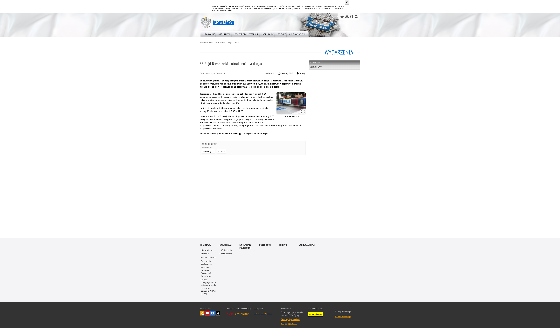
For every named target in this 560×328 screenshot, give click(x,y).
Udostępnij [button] (209, 152)
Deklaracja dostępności (206, 262)
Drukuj (302, 73)
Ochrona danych (307, 245)
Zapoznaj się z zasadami (290, 319)
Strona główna (206, 42)
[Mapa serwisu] (347, 16)
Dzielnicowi (265, 245)
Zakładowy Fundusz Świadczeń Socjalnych (206, 272)
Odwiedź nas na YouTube (207, 313)
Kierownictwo (207, 250)
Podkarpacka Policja (343, 316)
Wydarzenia (233, 42)
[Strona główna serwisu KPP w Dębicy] (342, 16)
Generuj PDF (286, 73)
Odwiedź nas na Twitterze (218, 313)
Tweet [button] (222, 152)
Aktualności (220, 42)
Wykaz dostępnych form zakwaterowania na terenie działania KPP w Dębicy (208, 286)
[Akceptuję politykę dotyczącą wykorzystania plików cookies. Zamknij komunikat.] (347, 2)
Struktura (205, 254)
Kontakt (283, 245)
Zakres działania (208, 257)
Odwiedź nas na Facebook (212, 313)
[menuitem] (209, 33)
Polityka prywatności (289, 323)
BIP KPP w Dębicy (242, 313)
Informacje (205, 245)
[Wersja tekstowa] (351, 16)
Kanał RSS (202, 313)
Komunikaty (316, 67)
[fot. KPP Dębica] (291, 103)
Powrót (271, 73)
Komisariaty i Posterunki (245, 246)
